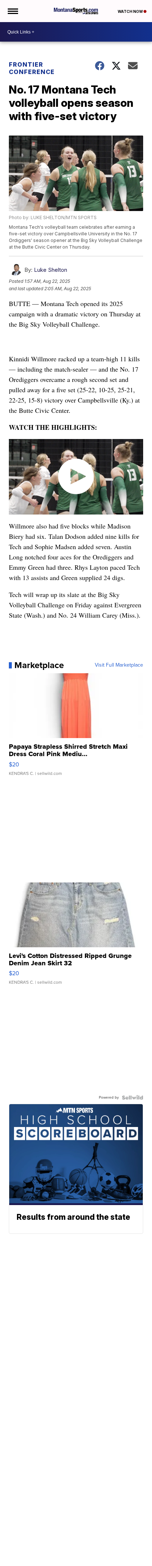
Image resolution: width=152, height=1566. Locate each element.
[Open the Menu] (12, 11)
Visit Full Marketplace (119, 665)
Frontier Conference (32, 68)
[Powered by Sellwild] (132, 1097)
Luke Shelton (50, 269)
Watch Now (131, 11)
